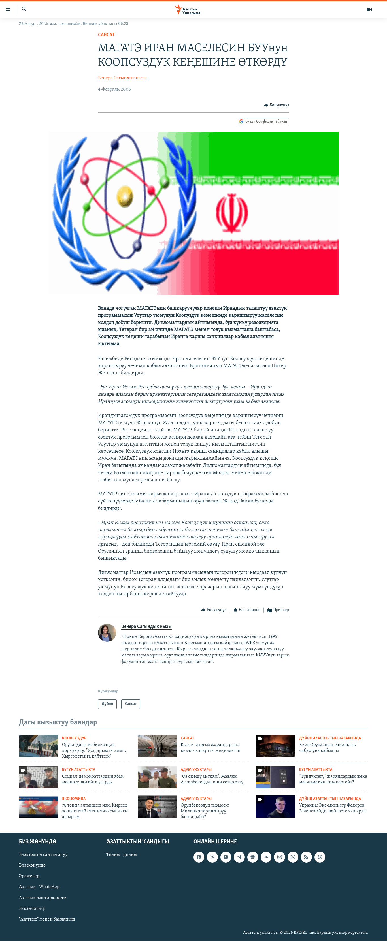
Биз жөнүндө (32, 865)
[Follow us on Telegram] (239, 857)
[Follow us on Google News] (252, 857)
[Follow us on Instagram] (279, 857)
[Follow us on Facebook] (199, 857)
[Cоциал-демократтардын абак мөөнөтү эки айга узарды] (38, 777)
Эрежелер (29, 876)
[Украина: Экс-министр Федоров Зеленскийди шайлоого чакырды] (275, 806)
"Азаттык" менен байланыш (47, 919)
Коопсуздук (74, 738)
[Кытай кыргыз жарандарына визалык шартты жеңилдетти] (157, 746)
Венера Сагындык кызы (122, 78)
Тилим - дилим (121, 855)
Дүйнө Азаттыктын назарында (330, 738)
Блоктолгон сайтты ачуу (43, 855)
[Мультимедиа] (369, 10)
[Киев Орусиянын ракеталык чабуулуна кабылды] (275, 746)
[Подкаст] (319, 857)
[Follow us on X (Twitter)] (212, 857)
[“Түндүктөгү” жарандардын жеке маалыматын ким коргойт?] (275, 777)
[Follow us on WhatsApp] (293, 857)
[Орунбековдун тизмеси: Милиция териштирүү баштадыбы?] (157, 806)
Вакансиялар (32, 908)
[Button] (276, 105)
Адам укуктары (196, 770)
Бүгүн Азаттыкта (78, 770)
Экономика (74, 799)
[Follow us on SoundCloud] (266, 857)
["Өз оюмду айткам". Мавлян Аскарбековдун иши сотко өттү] (157, 777)
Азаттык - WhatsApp (39, 887)
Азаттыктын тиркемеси (43, 898)
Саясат (106, 35)
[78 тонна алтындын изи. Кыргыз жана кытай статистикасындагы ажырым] (38, 806)
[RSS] (306, 857)
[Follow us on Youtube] (225, 857)
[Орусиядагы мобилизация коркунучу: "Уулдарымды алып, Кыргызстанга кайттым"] (38, 746)
